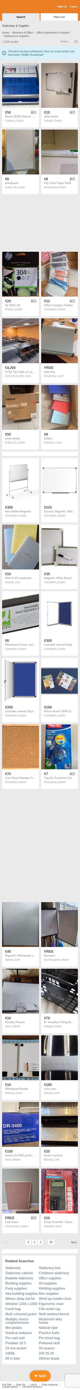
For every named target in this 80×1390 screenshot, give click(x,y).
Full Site (7, 1384)
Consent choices (32, 1386)
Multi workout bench (54, 1314)
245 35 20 (46, 1353)
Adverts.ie (19, 6)
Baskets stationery (19, 1278)
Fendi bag (13, 1309)
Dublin (20, 120)
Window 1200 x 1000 (21, 1304)
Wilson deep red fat (20, 1299)
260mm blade (49, 1358)
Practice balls (49, 1333)
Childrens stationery (54, 1273)
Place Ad (59, 17)
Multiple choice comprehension (17, 1320)
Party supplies (16, 1288)
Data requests (50, 1384)
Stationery (13, 1268)
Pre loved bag (49, 1338)
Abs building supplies (21, 1293)
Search (20, 17)
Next (74, 1242)
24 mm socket (15, 1348)
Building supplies (18, 1283)
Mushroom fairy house (50, 1320)
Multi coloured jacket (20, 1314)
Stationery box (50, 1268)
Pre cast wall (15, 1338)
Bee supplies (49, 1293)
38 (50, 1242)
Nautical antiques (18, 1333)
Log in (33, 1384)
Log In (73, 6)
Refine (64, 41)
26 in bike (12, 1358)
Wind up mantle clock (55, 1299)
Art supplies (48, 1283)
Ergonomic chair (51, 1304)
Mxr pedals (13, 1328)
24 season (47, 1348)
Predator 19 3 (15, 1343)
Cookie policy (10, 1386)
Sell (42, 1376)
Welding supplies (52, 1288)
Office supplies (50, 1278)
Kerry (19, 1093)
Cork (28, 376)
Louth (60, 376)
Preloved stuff (49, 1343)
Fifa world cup (49, 1309)
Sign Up (62, 6)
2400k (10, 1353)
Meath (65, 959)
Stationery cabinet (19, 1273)
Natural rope (48, 1328)
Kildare (16, 1159)
